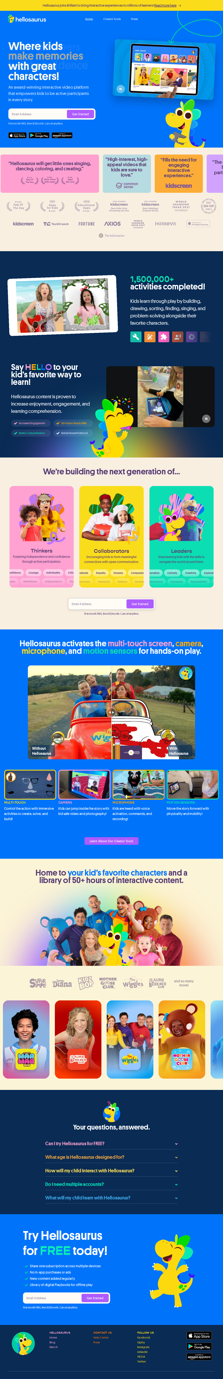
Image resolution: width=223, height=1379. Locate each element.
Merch (53, 1347)
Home (89, 19)
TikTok (141, 1356)
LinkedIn (142, 1352)
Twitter (141, 1361)
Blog (52, 1342)
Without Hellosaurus (41, 751)
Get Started (80, 114)
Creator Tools (112, 19)
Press (134, 19)
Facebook (143, 1337)
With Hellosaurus (179, 751)
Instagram (143, 1347)
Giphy (141, 1342)
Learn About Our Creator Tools (111, 841)
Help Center (101, 1337)
